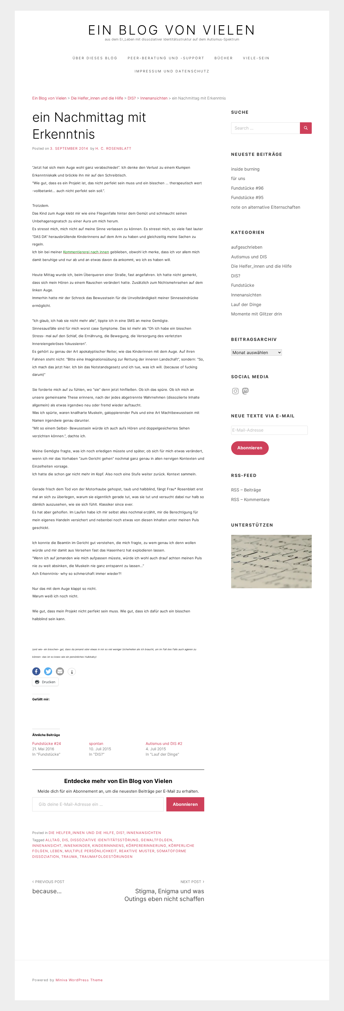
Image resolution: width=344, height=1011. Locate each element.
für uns (238, 178)
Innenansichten (144, 833)
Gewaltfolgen (156, 840)
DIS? (120, 833)
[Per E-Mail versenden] (60, 671)
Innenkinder (77, 846)
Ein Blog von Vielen (172, 30)
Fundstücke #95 (247, 197)
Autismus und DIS (249, 256)
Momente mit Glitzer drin (256, 314)
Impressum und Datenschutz (172, 71)
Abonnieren (185, 804)
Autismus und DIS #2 (164, 743)
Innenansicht (47, 846)
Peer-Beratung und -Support (166, 58)
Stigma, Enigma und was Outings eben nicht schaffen (164, 891)
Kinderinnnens (108, 846)
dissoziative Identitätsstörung (104, 840)
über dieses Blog (95, 58)
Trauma (69, 857)
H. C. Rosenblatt (113, 148)
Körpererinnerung (146, 846)
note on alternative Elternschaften (265, 207)
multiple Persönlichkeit (91, 851)
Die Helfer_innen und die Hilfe (81, 833)
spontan (96, 743)
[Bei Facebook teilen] (36, 671)
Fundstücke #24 (46, 743)
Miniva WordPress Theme (79, 980)
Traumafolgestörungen (106, 857)
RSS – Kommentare (250, 499)
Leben (56, 851)
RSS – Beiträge (246, 489)
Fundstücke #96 (247, 188)
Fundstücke (242, 285)
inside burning (245, 169)
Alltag (52, 840)
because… (48, 887)
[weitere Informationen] (72, 672)
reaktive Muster (137, 851)
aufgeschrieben (246, 247)
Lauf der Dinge (246, 304)
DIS (65, 840)
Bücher (223, 58)
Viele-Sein (256, 58)
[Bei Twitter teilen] (48, 671)
